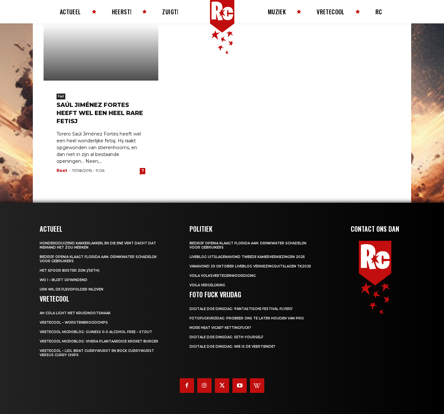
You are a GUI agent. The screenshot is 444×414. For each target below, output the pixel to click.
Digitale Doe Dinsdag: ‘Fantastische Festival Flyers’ (241, 309)
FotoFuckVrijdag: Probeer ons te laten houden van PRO (246, 318)
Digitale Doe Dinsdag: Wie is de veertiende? (232, 346)
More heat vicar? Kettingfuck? (220, 328)
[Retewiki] (257, 385)
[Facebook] (187, 385)
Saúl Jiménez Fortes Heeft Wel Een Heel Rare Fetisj (100, 113)
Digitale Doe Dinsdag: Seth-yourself (226, 337)
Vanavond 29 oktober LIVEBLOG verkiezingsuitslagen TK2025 (250, 266)
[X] (222, 385)
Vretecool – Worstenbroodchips (74, 322)
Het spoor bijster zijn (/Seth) (69, 270)
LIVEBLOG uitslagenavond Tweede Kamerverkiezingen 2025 (247, 257)
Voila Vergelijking (207, 285)
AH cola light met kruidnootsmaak (75, 313)
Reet (62, 170)
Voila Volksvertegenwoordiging (222, 276)
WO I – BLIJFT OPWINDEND (63, 280)
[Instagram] (204, 385)
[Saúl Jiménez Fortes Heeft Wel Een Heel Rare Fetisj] (101, 52)
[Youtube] (239, 385)
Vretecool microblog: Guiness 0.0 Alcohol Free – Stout (96, 332)
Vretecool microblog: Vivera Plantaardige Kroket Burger (99, 341)
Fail (61, 96)
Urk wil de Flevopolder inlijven (71, 289)
